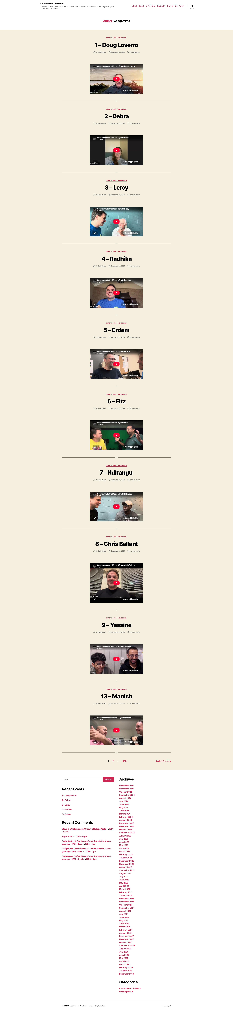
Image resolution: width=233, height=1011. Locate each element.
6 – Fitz (116, 401)
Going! (141, 6)
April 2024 (124, 811)
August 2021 (125, 911)
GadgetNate (102, 52)
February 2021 (125, 930)
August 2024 (125, 798)
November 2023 (126, 826)
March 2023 (124, 851)
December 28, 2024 (118, 266)
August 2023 (125, 836)
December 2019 (126, 974)
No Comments (135, 52)
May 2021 (123, 920)
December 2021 (126, 898)
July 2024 (123, 801)
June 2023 (124, 842)
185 (125, 761)
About (134, 6)
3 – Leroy (116, 187)
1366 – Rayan (81, 836)
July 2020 (123, 952)
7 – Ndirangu (116, 472)
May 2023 (123, 845)
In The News (150, 6)
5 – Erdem (116, 330)
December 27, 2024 (118, 337)
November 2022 (126, 864)
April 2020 (124, 961)
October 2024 (125, 792)
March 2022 (124, 889)
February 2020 (126, 967)
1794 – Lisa (90, 844)
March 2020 (124, 964)
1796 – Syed (91, 859)
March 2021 (124, 927)
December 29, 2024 (118, 195)
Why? (181, 6)
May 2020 (123, 958)
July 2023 (123, 839)
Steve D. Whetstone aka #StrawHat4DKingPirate (84, 829)
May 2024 (123, 807)
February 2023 (126, 855)
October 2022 (125, 867)
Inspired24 (161, 6)
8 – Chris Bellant (116, 543)
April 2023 (124, 848)
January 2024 (125, 820)
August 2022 (125, 873)
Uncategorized (126, 992)
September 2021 (126, 908)
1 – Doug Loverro (116, 44)
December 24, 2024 (118, 551)
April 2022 (124, 886)
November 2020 (126, 939)
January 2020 (125, 971)
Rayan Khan (67, 836)
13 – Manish (116, 696)
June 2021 (124, 917)
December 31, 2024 (118, 52)
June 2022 (124, 880)
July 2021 (123, 914)
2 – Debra (116, 116)
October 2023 (125, 829)
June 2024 (124, 804)
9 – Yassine (116, 624)
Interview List (172, 6)
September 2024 (127, 795)
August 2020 (125, 949)
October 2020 (125, 942)
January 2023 (125, 858)
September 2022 (127, 870)
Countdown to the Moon (52, 4)
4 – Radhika (116, 258)
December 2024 (126, 786)
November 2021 (126, 902)
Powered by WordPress (97, 1006)
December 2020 (126, 936)
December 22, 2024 (118, 703)
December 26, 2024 (118, 408)
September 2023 (127, 833)
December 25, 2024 (118, 480)
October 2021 (125, 905)
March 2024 (124, 814)
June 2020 (124, 955)
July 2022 (123, 876)
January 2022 (125, 895)
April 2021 (124, 924)
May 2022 (123, 883)
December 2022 (126, 861)
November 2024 (126, 789)
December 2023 (126, 823)
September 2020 (127, 945)
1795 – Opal (90, 851)
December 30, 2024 (118, 123)
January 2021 (125, 933)
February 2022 (126, 892)
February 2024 (126, 817)
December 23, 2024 (118, 632)
